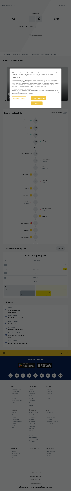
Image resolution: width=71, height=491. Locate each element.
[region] (35, 88)
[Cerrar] (59, 70)
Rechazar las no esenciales (38, 98)
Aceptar (37, 103)
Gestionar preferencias (19, 98)
